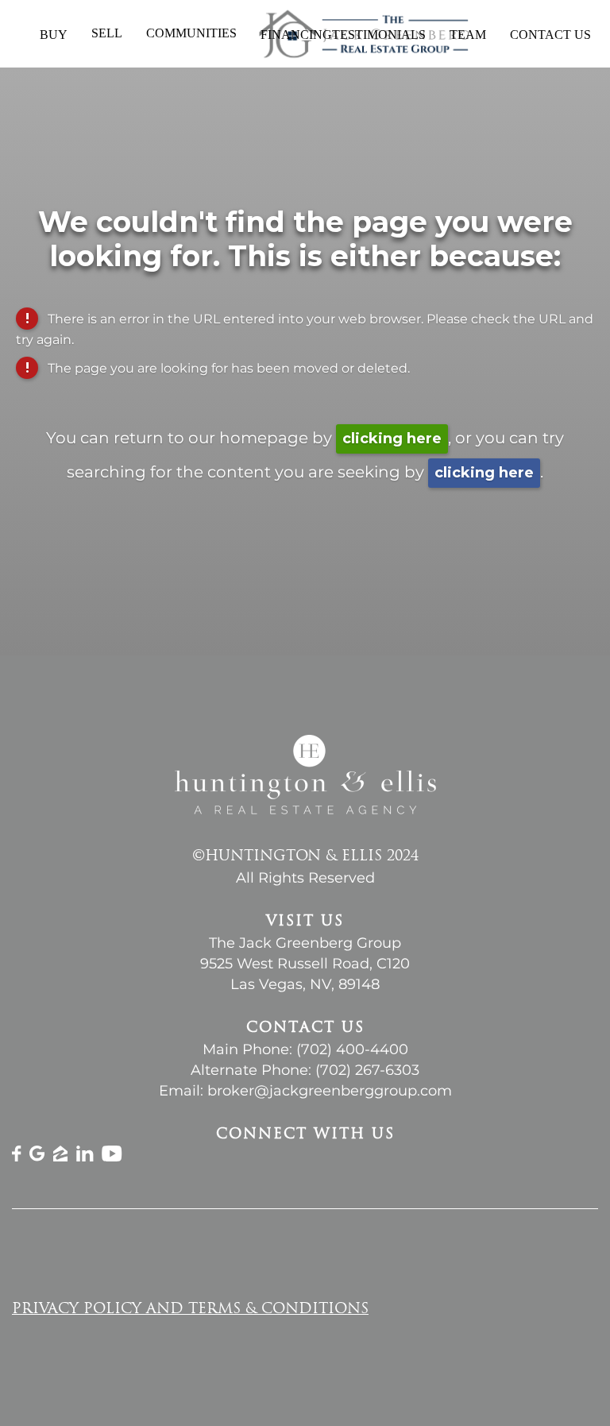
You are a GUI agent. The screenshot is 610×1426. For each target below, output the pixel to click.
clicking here (392, 438)
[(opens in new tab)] (16, 1157)
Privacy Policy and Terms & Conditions (190, 1310)
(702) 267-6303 (367, 1070)
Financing (296, 34)
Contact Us (550, 34)
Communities (191, 33)
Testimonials (379, 34)
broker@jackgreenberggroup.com (329, 1090)
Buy (54, 34)
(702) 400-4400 (352, 1049)
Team (468, 34)
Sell (106, 33)
